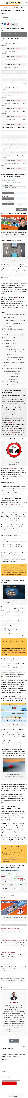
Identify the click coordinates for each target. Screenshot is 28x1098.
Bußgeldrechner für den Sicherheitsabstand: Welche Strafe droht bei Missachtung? (14, 323)
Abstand (13, 7)
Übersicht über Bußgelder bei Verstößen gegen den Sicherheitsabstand (14, 376)
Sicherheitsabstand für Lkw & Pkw (14, 335)
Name (4, 1071)
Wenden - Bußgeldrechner (8, 964)
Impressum (14, 1094)
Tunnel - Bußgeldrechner (7, 976)
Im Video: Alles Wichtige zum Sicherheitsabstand (13, 383)
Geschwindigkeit (11, 468)
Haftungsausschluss (20, 1094)
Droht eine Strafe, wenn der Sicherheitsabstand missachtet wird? (14, 369)
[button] (2, 24)
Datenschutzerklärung (8, 1094)
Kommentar (5, 1059)
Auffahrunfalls (10, 505)
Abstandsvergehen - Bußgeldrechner (10, 928)
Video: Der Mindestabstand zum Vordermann (13, 330)
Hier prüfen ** (19, 48)
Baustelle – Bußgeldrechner (8, 952)
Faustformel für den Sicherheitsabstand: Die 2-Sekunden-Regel (15, 358)
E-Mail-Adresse (6, 1077)
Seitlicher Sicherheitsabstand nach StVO (14, 363)
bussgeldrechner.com (6, 7)
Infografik (12, 432)
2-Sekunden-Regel (10, 422)
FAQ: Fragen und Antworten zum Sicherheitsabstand (13, 339)
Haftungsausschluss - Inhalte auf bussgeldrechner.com (14, 940)
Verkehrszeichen (6, 570)
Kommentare (14, 24)
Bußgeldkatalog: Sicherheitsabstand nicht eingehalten (14, 316)
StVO (10, 399)
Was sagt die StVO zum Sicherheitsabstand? (10, 344)
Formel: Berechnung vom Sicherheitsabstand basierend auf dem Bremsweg (15, 351)
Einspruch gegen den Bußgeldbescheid (17, 652)
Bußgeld (16, 428)
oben (10, 430)
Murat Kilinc (5, 17)
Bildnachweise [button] (14, 1041)
